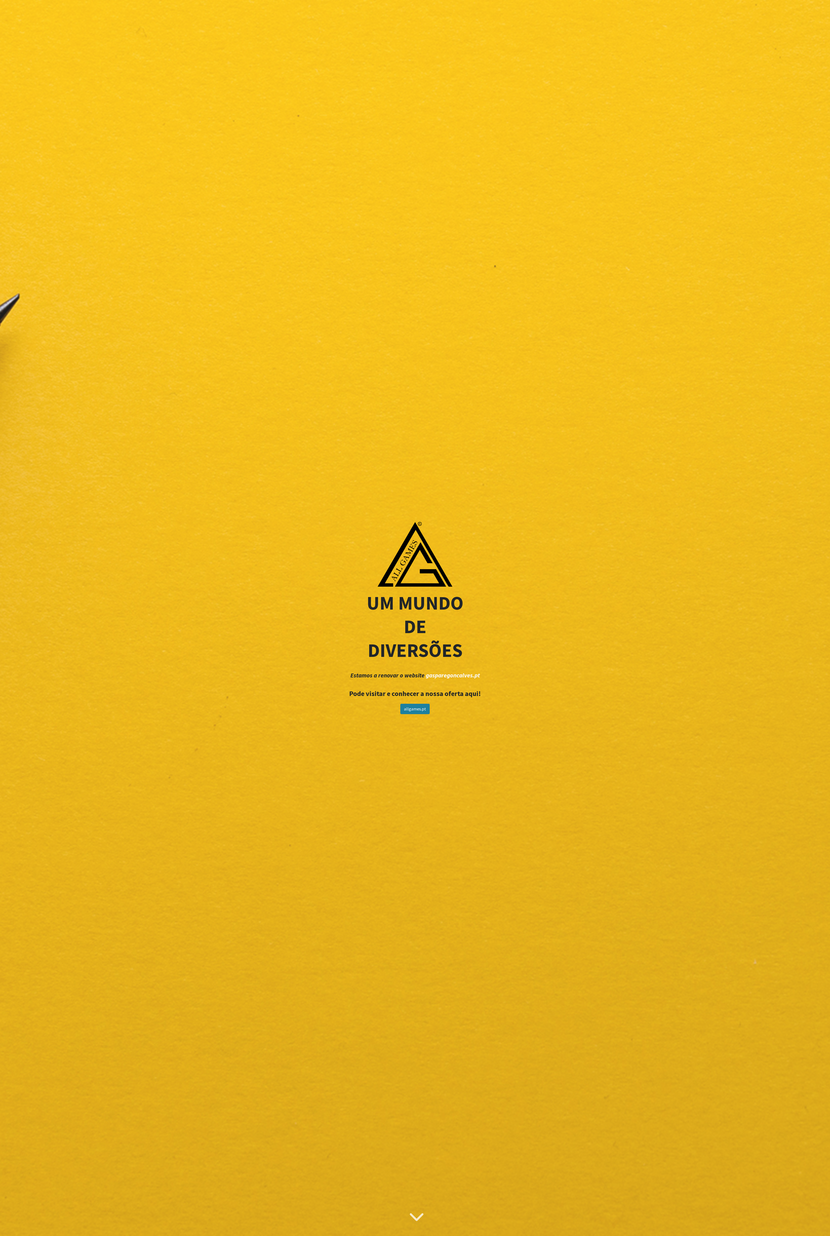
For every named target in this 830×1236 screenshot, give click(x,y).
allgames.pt (415, 709)
